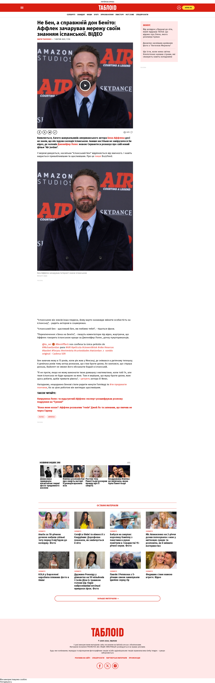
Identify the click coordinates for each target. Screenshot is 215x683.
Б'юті (96, 15)
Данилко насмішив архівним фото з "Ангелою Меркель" (158, 44)
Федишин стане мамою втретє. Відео (159, 576)
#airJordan (96, 350)
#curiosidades (81, 350)
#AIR (68, 347)
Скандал (81, 15)
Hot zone (130, 15)
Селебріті (71, 15)
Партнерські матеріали (116, 658)
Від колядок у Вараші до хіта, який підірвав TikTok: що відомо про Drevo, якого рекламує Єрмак (158, 33)
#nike (101, 347)
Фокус (147, 25)
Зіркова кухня (107, 15)
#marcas (109, 347)
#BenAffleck (62, 344)
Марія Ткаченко (44, 39)
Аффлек (51, 417)
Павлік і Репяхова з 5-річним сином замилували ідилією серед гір (124, 577)
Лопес (41, 417)
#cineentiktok (89, 347)
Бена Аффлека (116, 137)
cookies (23, 679)
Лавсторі (119, 15)
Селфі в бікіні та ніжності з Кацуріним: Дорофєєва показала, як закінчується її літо (89, 538)
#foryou (56, 350)
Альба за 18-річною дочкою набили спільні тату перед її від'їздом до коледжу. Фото (52, 538)
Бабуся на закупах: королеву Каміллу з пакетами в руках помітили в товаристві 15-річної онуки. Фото (125, 540)
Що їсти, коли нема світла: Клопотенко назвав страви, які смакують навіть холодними (159, 54)
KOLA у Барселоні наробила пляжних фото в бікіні (53, 577)
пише (98, 156)
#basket (46, 350)
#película (76, 347)
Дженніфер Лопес (68, 144)
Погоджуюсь (6, 682)
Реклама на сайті (82, 658)
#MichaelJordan (50, 347)
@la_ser (46, 344)
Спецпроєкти (142, 15)
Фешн (89, 15)
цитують (85, 378)
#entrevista (67, 350)
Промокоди (134, 658)
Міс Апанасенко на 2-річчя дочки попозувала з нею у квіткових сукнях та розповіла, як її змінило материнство (161, 540)
